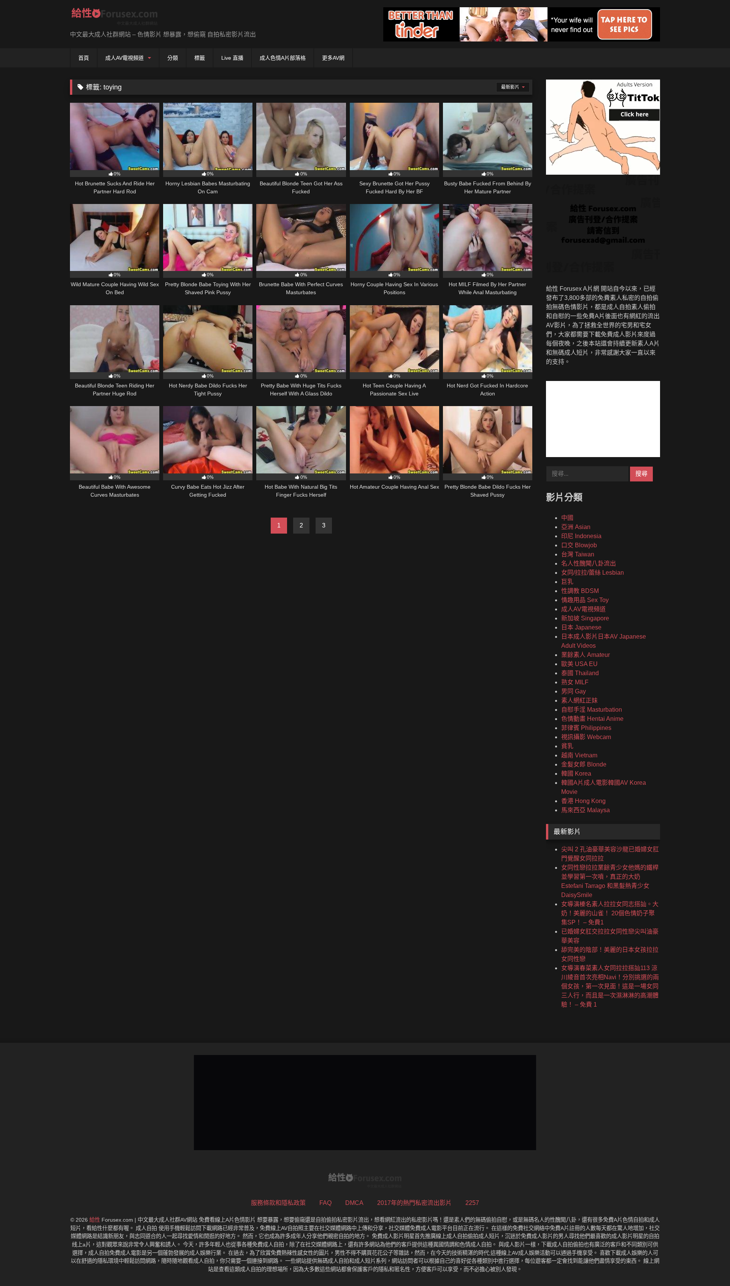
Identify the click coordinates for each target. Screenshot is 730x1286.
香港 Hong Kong (583, 801)
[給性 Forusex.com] (114, 18)
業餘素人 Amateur (585, 655)
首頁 (83, 58)
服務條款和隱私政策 (278, 1203)
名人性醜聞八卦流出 (588, 563)
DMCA (354, 1203)
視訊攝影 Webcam (586, 737)
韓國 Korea (576, 773)
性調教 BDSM (580, 591)
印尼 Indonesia (581, 536)
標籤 (199, 58)
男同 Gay (573, 691)
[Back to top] (706, 1263)
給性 (94, 1220)
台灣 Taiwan (577, 554)
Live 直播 (232, 58)
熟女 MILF (575, 682)
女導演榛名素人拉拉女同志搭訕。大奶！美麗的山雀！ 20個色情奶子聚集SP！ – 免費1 (610, 913)
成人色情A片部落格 (283, 58)
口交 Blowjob (579, 545)
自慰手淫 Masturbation (591, 709)
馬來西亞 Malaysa (585, 810)
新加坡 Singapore (585, 618)
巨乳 (567, 581)
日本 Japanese (581, 627)
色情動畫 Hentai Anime (592, 719)
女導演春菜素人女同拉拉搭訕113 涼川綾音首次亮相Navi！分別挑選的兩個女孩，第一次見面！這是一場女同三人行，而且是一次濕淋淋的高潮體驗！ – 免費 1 (610, 986)
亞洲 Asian (575, 527)
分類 (172, 58)
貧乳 (567, 746)
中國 (567, 518)
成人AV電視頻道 (124, 58)
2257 (472, 1203)
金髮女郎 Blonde (583, 764)
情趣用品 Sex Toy (585, 600)
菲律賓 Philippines (586, 728)
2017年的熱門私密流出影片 (414, 1203)
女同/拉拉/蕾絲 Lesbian (592, 572)
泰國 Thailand (580, 673)
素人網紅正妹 (579, 700)
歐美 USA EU (579, 664)
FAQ (325, 1203)
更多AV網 (333, 58)
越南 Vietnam (579, 755)
